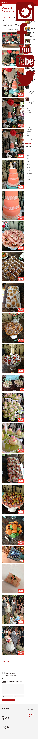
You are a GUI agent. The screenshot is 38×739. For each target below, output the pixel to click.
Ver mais (28, 143)
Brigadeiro (28, 152)
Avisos (27, 149)
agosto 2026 (28, 108)
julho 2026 (28, 110)
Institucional (28, 167)
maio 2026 (28, 114)
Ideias (8, 661)
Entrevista (28, 161)
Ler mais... (3, 734)
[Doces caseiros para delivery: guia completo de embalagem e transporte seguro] (27, 99)
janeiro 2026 (28, 121)
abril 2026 (28, 116)
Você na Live (28, 179)
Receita (28, 176)
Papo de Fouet (29, 173)
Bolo (4, 661)
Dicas (27, 158)
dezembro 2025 (29, 123)
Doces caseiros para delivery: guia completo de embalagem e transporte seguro (32, 100)
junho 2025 (28, 131)
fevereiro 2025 (29, 139)
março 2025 (28, 137)
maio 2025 (28, 133)
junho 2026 (28, 112)
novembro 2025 (29, 125)
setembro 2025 (29, 129)
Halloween (28, 164)
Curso (27, 155)
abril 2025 (28, 135)
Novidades (28, 170)
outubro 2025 (28, 127)
